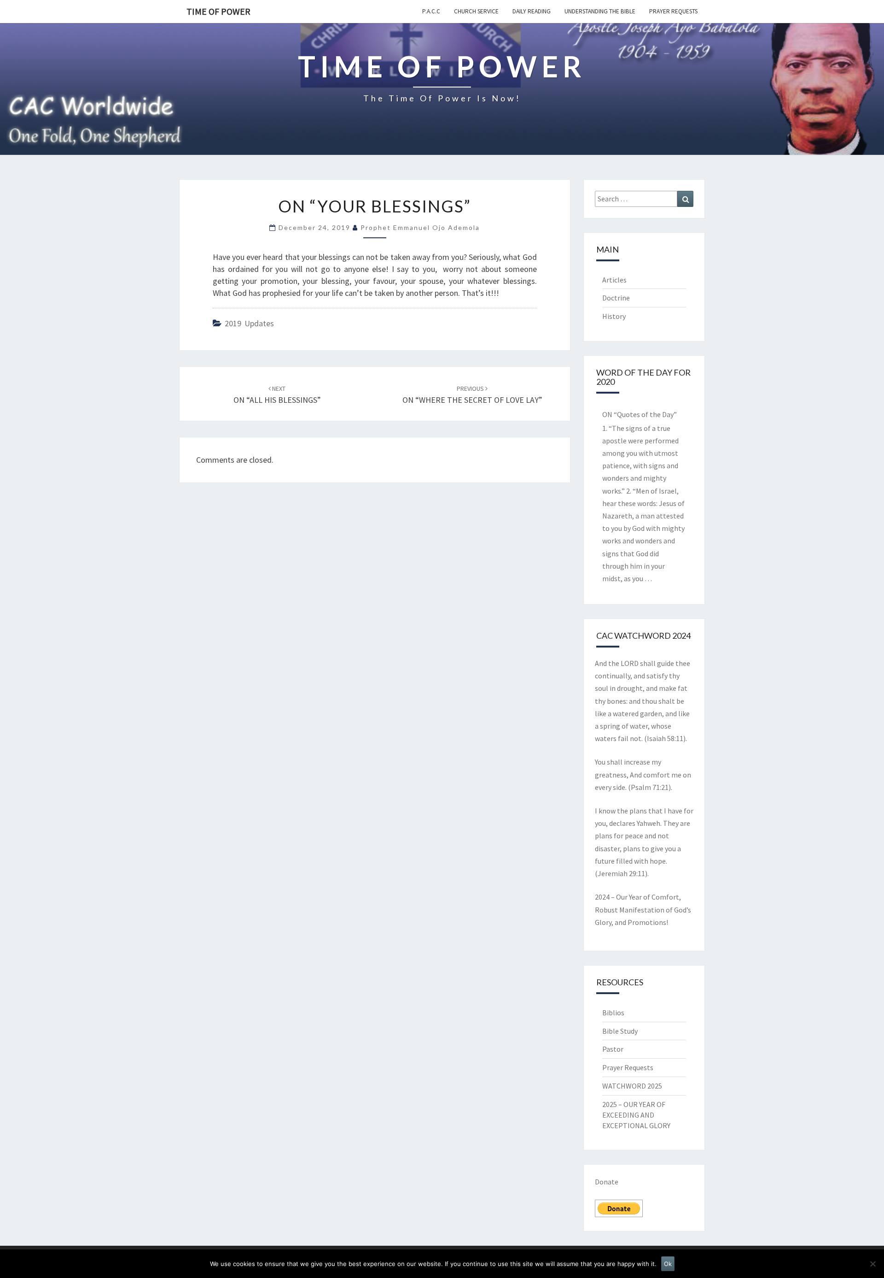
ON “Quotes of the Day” (639, 414)
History (614, 316)
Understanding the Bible (599, 11)
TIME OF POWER (218, 11)
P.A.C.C (431, 11)
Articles (614, 279)
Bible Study (620, 1031)
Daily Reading (531, 11)
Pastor (612, 1049)
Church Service (476, 11)
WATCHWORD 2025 (632, 1085)
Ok (668, 1263)
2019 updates (249, 323)
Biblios (613, 1012)
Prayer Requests (673, 11)
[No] (872, 1263)
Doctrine (616, 297)
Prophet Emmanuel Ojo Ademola (420, 227)
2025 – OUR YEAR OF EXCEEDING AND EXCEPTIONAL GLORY (636, 1115)
